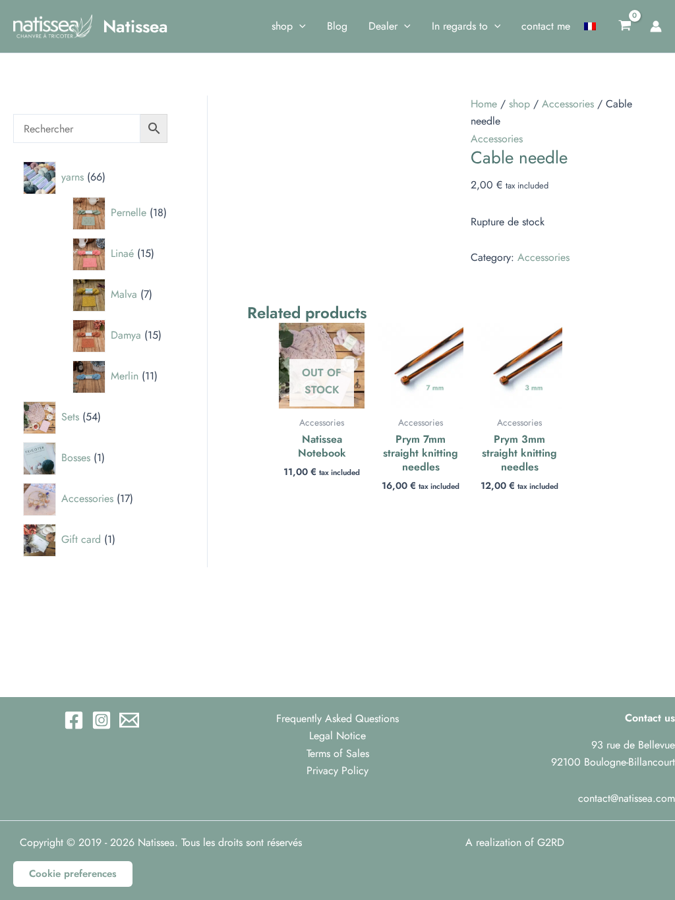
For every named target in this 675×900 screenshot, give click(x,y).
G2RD (550, 842)
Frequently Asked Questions (337, 718)
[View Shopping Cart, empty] (624, 26)
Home (484, 103)
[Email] (129, 720)
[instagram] (101, 720)
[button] (299, 26)
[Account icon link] (656, 26)
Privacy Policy (337, 770)
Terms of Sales (338, 753)
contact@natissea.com (626, 798)
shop (519, 103)
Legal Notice (337, 735)
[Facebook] (74, 720)
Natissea (135, 26)
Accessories (568, 103)
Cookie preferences (73, 873)
